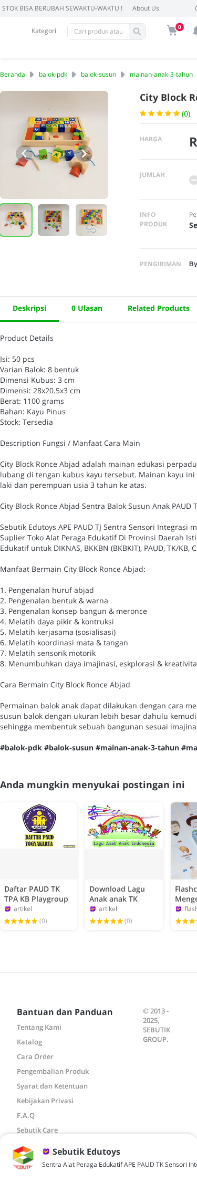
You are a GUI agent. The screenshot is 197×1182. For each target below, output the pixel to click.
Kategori (44, 30)
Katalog (29, 1042)
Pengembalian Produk (53, 1071)
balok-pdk (53, 74)
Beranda (12, 74)
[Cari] (137, 31)
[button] (53, 220)
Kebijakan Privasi (45, 1100)
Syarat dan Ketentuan (52, 1086)
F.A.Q (26, 1115)
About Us (145, 8)
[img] (172, 30)
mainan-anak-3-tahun (161, 74)
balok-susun (98, 74)
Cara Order (35, 1056)
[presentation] (24, 153)
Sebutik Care (37, 1130)
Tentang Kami (39, 1027)
